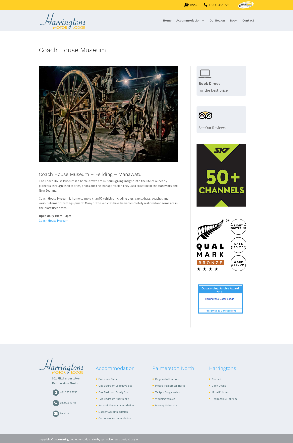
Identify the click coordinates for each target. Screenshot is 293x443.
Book (193, 5)
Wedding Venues (165, 399)
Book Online (219, 385)
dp (102, 439)
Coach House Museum (53, 220)
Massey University (166, 405)
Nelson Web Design (117, 439)
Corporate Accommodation (114, 418)
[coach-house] (108, 161)
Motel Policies (220, 392)
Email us (64, 413)
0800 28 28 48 (67, 403)
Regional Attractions (167, 379)
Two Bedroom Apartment (113, 399)
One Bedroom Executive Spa (115, 385)
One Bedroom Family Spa (113, 392)
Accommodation (188, 20)
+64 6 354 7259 (68, 392)
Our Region (217, 20)
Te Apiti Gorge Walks (167, 392)
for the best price (213, 87)
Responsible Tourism (224, 399)
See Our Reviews (212, 127)
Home (167, 20)
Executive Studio (108, 379)
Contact (248, 20)
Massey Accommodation (113, 412)
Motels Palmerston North (170, 385)
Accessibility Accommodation (116, 405)
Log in (134, 439)
